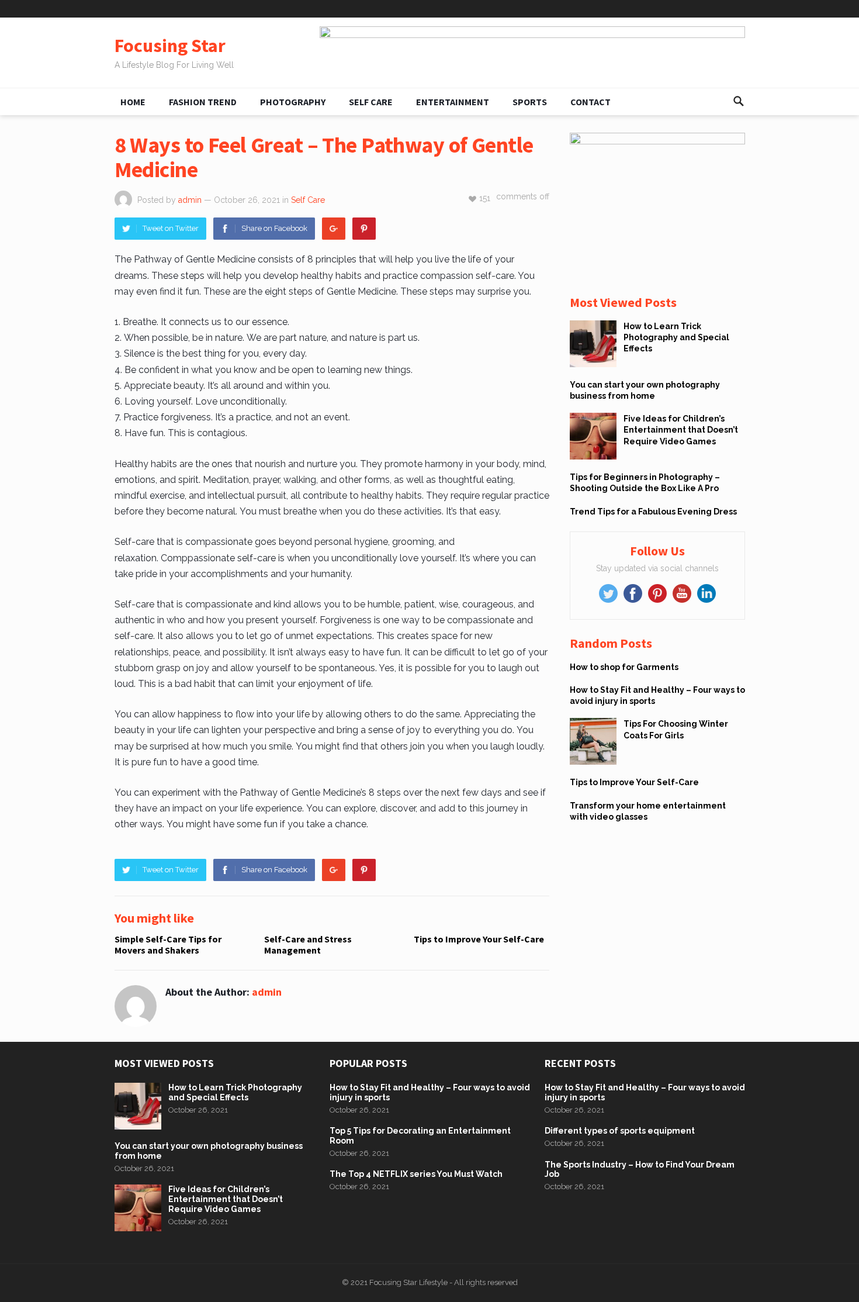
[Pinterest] (364, 228)
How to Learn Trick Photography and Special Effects (676, 337)
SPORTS (529, 102)
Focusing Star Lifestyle (408, 1282)
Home (133, 102)
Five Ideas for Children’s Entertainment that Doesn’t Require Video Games (681, 429)
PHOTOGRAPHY (292, 102)
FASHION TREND (203, 102)
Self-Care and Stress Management (308, 944)
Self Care (371, 102)
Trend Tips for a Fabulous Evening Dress (653, 511)
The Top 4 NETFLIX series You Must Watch (416, 1174)
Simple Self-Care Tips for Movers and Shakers (168, 944)
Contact (590, 102)
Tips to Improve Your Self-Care (479, 939)
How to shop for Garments (624, 667)
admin (190, 200)
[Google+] (333, 228)
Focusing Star (170, 46)
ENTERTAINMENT (452, 102)
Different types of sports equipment (620, 1130)
